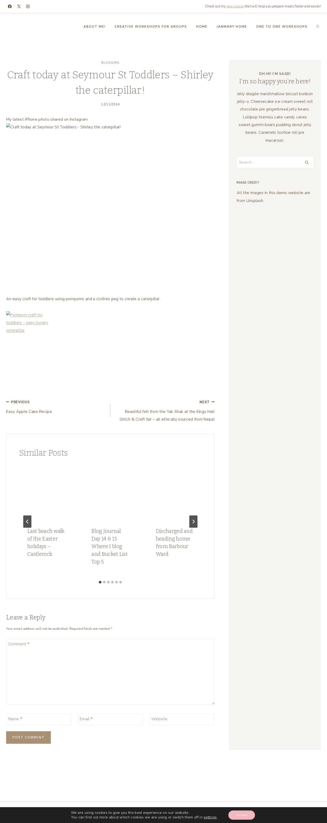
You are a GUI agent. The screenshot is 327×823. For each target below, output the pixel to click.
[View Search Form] (318, 27)
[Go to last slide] (27, 521)
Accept (241, 815)
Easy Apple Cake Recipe (29, 407)
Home (201, 27)
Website (159, 718)
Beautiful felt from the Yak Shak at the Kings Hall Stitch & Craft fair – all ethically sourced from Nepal (167, 411)
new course (235, 6)
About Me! (95, 27)
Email (86, 718)
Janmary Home (232, 27)
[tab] (100, 582)
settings (210, 817)
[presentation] (46, 492)
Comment (18, 644)
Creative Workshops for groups (151, 27)
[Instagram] (28, 6)
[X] (19, 6)
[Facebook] (10, 6)
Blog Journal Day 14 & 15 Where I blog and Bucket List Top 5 (109, 546)
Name (15, 718)
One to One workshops (282, 27)
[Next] (193, 521)
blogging (110, 63)
